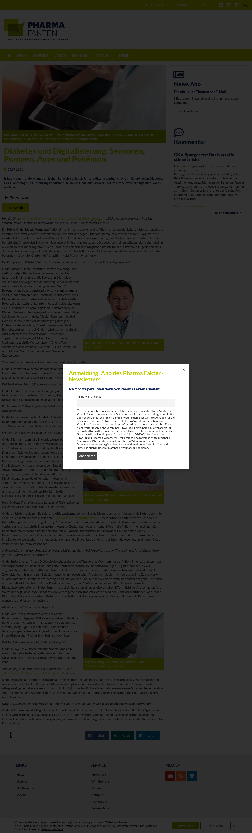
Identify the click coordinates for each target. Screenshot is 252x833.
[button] (183, 369)
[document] (126, 416)
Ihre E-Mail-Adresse (89, 396)
